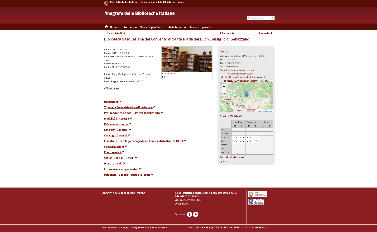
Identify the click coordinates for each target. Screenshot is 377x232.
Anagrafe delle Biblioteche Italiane (139, 13)
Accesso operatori (201, 27)
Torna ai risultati (115, 33)
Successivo (264, 33)
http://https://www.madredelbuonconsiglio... (245, 77)
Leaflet (260, 111)
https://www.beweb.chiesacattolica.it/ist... (248, 80)
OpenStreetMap (268, 111)
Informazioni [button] (129, 27)
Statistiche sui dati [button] (176, 27)
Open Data (155, 27)
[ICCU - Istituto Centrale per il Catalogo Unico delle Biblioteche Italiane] (106, 3)
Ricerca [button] (114, 27)
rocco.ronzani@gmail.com (240, 73)
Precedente (228, 33)
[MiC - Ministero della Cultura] (261, 202)
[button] (246, 94)
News (143, 27)
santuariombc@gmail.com (241, 70)
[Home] (104, 27)
